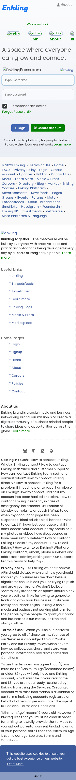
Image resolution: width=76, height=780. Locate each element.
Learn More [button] (15, 764)
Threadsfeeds (13, 202)
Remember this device (29, 106)
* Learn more (19, 299)
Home (59, 165)
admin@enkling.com (36, 556)
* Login (14, 344)
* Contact (17, 391)
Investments (32, 211)
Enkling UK (10, 211)
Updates (26, 174)
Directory (26, 183)
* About (15, 367)
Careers (9, 183)
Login (21, 128)
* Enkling (16, 275)
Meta (51, 197)
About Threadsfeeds (44, 202)
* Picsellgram (19, 291)
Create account (49, 128)
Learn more (62, 144)
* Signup (15, 352)
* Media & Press (21, 315)
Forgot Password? (16, 112)
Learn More (24, 179)
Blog (40, 183)
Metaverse (54, 211)
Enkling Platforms (32, 188)
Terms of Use (40, 165)
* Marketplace (20, 322)
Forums (38, 197)
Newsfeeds (40, 193)
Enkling (42, 174)
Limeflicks (10, 206)
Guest (66, 4)
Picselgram (30, 206)
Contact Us (60, 174)
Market (53, 183)
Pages (57, 193)
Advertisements (15, 193)
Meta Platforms (15, 216)
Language (39, 216)
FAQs (6, 170)
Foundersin (51, 206)
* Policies (16, 383)
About (7, 179)
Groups (8, 197)
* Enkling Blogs (20, 307)
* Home (15, 359)
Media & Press (48, 179)
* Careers (17, 375)
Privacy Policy (25, 170)
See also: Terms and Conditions (30, 706)
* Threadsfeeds (21, 283)
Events (23, 197)
